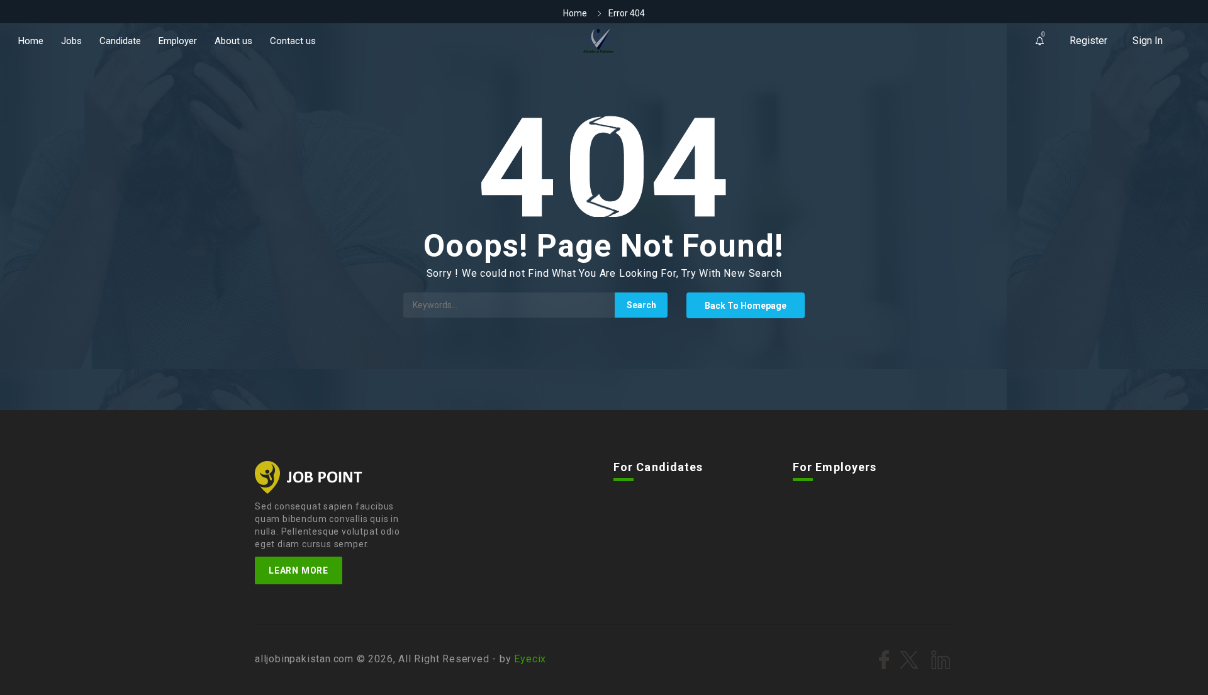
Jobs (71, 41)
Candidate (120, 41)
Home (30, 41)
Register (1088, 41)
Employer (178, 41)
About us (233, 41)
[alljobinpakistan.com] (598, 41)
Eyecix (530, 659)
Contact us (293, 41)
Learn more (298, 570)
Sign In (1147, 41)
